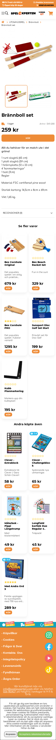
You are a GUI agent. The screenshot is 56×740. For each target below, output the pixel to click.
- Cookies (7, 639)
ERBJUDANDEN (46, 5)
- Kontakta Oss (12, 652)
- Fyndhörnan (10, 672)
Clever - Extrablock (11, 461)
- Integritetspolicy (13, 659)
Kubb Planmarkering (13, 390)
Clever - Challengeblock (41, 463)
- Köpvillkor (9, 633)
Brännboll (34, 22)
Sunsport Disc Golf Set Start (41, 326)
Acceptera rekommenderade (34, 734)
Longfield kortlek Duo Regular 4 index (39, 527)
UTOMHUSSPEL (17, 22)
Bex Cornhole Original (13, 263)
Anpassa (10, 734)
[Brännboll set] (16, 96)
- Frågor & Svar (11, 646)
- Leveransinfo (11, 665)
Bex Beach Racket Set (39, 263)
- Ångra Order (10, 678)
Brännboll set (8, 25)
